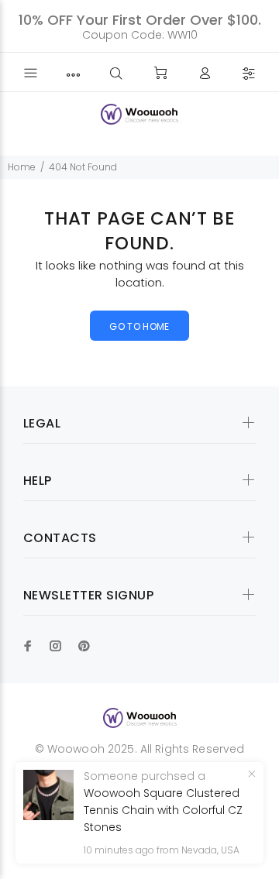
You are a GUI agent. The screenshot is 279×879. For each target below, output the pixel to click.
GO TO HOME (139, 326)
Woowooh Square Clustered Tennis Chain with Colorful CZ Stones (163, 810)
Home (22, 166)
